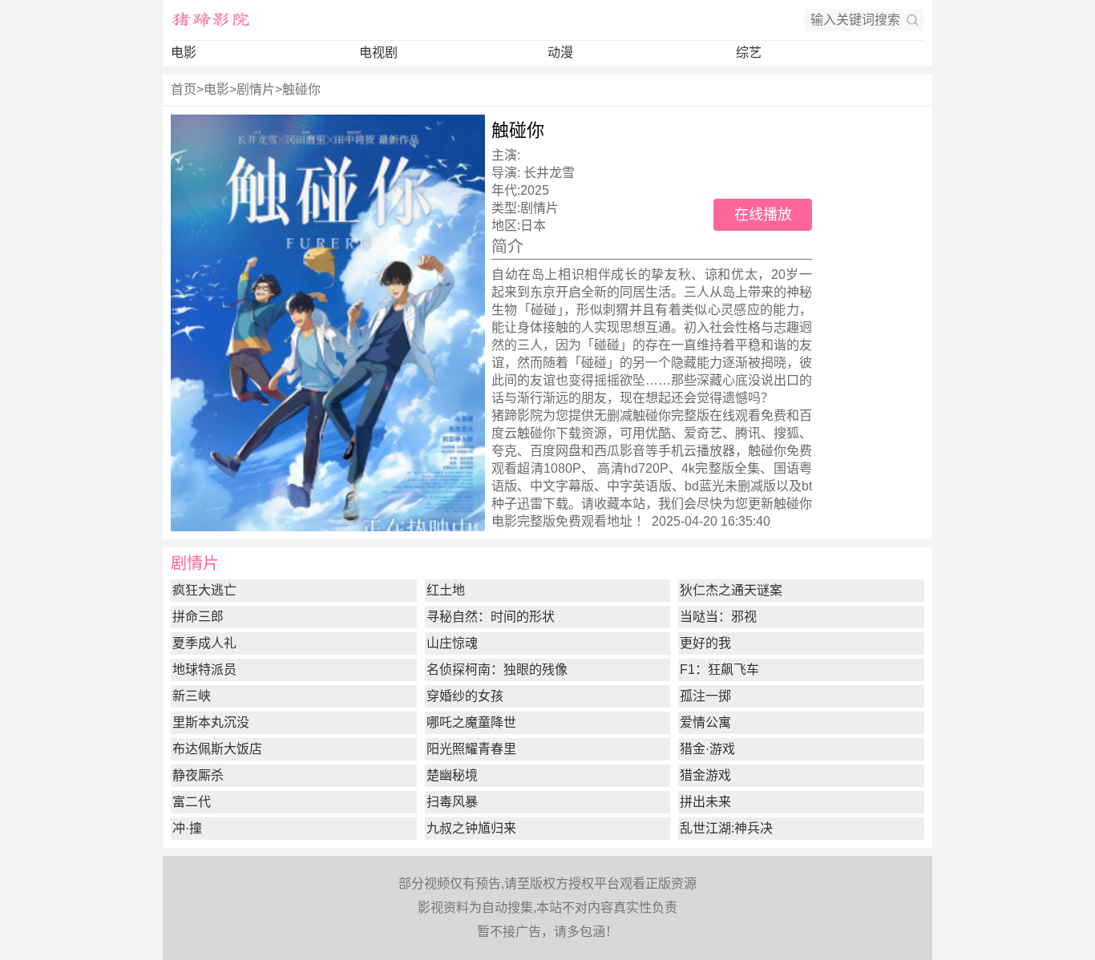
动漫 (560, 52)
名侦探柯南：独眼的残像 (497, 669)
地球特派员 (204, 669)
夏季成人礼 (204, 643)
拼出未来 (705, 802)
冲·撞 (187, 828)
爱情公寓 (705, 722)
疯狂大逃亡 (204, 590)
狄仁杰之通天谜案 (731, 590)
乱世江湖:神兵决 (726, 828)
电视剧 (378, 52)
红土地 (445, 590)
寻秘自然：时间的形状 (490, 616)
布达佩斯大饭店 (217, 749)
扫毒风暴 (452, 802)
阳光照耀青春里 (471, 749)
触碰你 (301, 89)
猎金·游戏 (707, 749)
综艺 (749, 52)
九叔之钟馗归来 (471, 828)
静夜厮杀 (198, 775)
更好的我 (705, 643)
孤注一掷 (705, 696)
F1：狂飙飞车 (719, 669)
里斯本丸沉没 (210, 722)
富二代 (191, 802)
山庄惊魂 (452, 643)
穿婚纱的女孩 (464, 696)
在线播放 (763, 215)
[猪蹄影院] (211, 20)
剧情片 (255, 89)
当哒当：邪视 (718, 616)
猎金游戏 (705, 775)
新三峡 (191, 696)
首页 (183, 89)
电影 (183, 52)
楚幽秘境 (452, 775)
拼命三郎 (198, 616)
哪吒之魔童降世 (471, 722)
